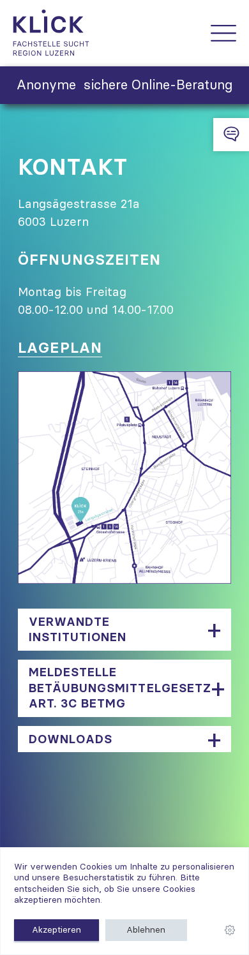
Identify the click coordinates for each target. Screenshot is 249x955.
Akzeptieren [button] (56, 929)
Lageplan (60, 348)
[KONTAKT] (231, 134)
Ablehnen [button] (145, 929)
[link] (230, 930)
